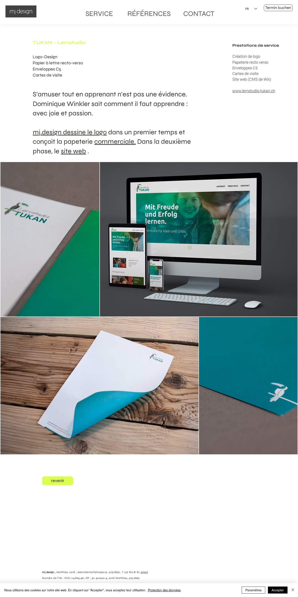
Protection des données (164, 590)
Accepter (278, 590)
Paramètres (253, 590)
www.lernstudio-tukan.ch (253, 90)
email (144, 572)
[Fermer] (292, 590)
